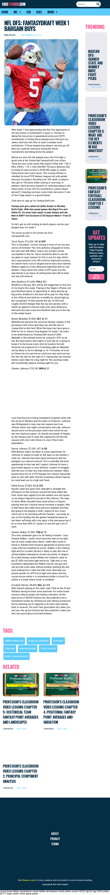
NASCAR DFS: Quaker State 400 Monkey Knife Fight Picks (95, 65)
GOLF (39, 12)
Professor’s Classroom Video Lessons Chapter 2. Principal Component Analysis (21, 773)
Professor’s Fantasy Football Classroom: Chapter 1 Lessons (97, 197)
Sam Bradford (27, 648)
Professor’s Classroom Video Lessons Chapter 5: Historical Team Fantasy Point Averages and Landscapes (21, 712)
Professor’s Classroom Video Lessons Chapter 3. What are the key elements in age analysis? (97, 133)
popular (10, 648)
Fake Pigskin (62, 884)
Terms (55, 844)
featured (58, 641)
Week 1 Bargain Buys (16, 656)
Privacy (55, 839)
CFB (28, 12)
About (55, 833)
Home (4, 12)
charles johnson (38, 641)
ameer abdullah (14, 641)
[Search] (98, 4)
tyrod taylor (48, 648)
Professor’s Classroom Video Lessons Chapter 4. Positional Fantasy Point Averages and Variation (61, 712)
